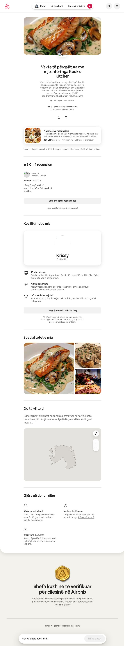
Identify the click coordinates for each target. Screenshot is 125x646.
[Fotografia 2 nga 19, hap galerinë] (88, 355)
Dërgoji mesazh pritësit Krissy (62, 310)
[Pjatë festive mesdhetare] (62, 135)
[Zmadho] (96, 442)
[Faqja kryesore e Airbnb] (7, 6)
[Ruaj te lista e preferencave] (66, 117)
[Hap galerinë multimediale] (62, 36)
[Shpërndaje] (59, 117)
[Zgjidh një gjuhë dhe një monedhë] (109, 6)
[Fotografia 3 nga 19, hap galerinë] (88, 381)
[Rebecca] (27, 175)
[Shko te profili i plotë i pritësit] (62, 247)
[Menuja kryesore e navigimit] (117, 6)
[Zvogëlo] (96, 448)
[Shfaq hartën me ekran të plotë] (96, 433)
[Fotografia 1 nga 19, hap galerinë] (49, 368)
